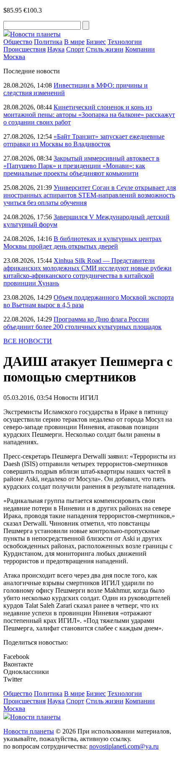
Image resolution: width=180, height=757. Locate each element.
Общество (17, 41)
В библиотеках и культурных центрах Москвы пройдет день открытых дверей (82, 242)
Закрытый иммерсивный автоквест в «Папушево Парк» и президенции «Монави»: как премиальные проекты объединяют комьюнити (81, 166)
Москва (14, 56)
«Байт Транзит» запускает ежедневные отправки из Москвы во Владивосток (84, 140)
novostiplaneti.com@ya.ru (124, 746)
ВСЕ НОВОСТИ (27, 341)
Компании (140, 49)
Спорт (75, 49)
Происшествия (24, 49)
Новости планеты (28, 731)
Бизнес (96, 41)
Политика (48, 41)
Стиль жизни (104, 49)
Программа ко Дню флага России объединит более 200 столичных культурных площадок (82, 323)
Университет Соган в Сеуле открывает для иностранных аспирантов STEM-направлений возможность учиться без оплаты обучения (89, 195)
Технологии (125, 41)
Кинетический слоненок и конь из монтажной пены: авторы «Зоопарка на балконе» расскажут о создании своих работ (89, 115)
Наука (55, 49)
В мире (74, 41)
